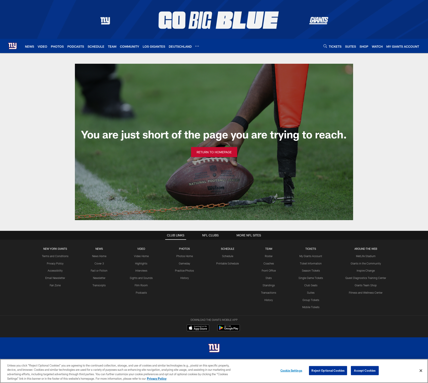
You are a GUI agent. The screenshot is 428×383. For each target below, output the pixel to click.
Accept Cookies (365, 370)
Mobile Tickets (310, 307)
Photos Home (184, 256)
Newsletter (99, 277)
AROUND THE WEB (365, 248)
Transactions (268, 292)
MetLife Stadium (366, 256)
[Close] (421, 370)
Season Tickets (311, 270)
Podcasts (141, 292)
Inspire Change (366, 270)
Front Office (269, 270)
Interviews (141, 270)
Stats (268, 277)
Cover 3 (99, 263)
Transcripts (99, 285)
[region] (214, 371)
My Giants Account (310, 256)
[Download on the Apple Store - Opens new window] (197, 328)
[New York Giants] (214, 348)
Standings (269, 285)
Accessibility (55, 270)
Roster (269, 256)
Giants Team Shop (366, 285)
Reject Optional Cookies (328, 370)
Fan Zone (55, 285)
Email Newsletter (55, 277)
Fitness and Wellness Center (366, 292)
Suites (311, 292)
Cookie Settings (291, 370)
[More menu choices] (197, 46)
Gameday (184, 263)
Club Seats (310, 285)
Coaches (268, 263)
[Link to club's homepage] (12, 46)
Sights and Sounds (141, 277)
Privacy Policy (55, 263)
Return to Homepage (214, 152)
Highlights (141, 263)
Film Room (141, 285)
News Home (99, 256)
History (184, 277)
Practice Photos (184, 270)
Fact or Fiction (99, 270)
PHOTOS (184, 248)
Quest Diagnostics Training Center (365, 277)
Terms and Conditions (55, 256)
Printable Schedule (227, 263)
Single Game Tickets (310, 277)
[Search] (325, 46)
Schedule (227, 256)
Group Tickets (310, 299)
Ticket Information (311, 263)
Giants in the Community (366, 263)
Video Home (141, 256)
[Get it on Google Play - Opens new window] (228, 330)
